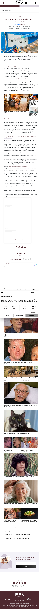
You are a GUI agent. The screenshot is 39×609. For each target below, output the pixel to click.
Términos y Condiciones (25, 603)
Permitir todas (31, 315)
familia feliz (19, 262)
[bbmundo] (20, 3)
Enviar (26, 566)
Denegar (7, 315)
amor (8, 262)
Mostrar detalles (33, 312)
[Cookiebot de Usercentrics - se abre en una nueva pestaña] (30, 292)
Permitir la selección (19, 315)
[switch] (14, 308)
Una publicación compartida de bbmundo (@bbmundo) (17, 239)
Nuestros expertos (6, 10)
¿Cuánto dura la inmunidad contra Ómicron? (17, 166)
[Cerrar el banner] (37, 292)
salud (24, 262)
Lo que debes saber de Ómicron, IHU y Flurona (20, 78)
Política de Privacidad (13, 603)
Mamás (19, 16)
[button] (3, 3)
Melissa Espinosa (17, 24)
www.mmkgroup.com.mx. (25, 605)
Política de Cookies (19, 603)
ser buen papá (29, 262)
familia (13, 262)
